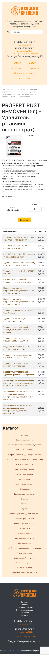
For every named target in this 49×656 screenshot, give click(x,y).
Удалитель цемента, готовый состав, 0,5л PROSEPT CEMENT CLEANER (16, 329)
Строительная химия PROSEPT (29, 89)
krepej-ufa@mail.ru (24, 48)
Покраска (34, 68)
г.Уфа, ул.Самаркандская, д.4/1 (24, 56)
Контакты (24, 78)
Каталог (16, 63)
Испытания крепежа (24, 607)
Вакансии (24, 612)
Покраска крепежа (24, 610)
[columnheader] (19, 231)
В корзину (24, 220)
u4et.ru (16, 651)
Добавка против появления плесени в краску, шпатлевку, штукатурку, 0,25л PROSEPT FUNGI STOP (18, 383)
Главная (5, 89)
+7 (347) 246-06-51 (24, 42)
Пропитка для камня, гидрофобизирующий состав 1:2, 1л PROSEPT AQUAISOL (18, 290)
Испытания (16, 68)
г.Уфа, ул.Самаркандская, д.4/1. (24, 641)
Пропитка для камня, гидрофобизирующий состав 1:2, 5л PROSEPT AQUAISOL (18, 301)
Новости (32, 63)
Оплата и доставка (24, 73)
